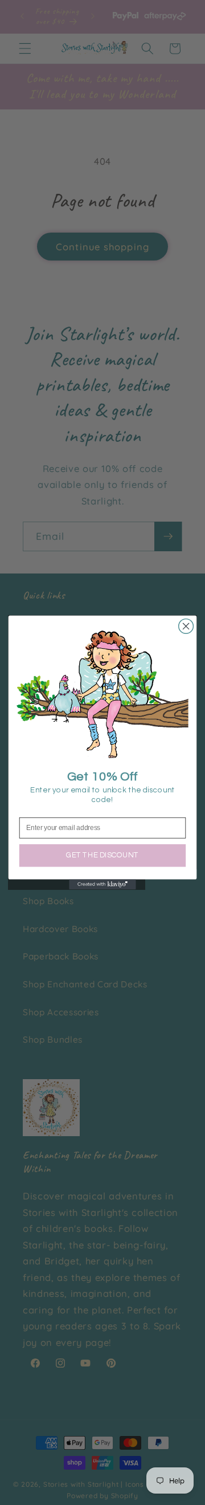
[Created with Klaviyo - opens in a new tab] (102, 885)
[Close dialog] (186, 626)
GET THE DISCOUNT (102, 855)
